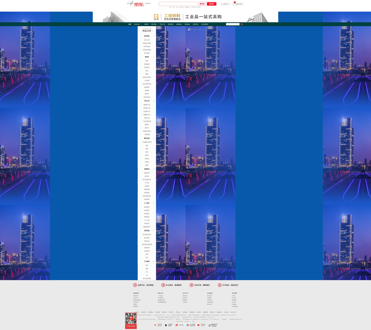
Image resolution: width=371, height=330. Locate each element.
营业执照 (224, 319)
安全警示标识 (147, 234)
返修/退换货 (210, 302)
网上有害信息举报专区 (191, 325)
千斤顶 (147, 183)
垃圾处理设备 (147, 50)
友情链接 (185, 312)
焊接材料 (147, 189)
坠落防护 (147, 213)
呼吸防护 (147, 217)
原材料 (146, 24)
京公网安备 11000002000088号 (143, 315)
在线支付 (185, 298)
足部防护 (147, 210)
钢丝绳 (147, 186)
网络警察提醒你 (169, 325)
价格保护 (209, 298)
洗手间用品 (146, 46)
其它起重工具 (147, 179)
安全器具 (147, 238)
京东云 (193, 321)
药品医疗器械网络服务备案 (179, 315)
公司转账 (185, 302)
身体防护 (147, 207)
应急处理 (147, 251)
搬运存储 (147, 138)
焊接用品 (170, 24)
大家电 (135, 304)
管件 (147, 265)
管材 (147, 268)
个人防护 (147, 203)
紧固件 (147, 124)
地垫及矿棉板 (147, 43)
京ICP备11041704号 (159, 315)
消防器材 (147, 247)
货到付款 (185, 295)
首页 (129, 24)
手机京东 (178, 312)
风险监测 (205, 312)
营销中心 (171, 312)
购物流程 (135, 295)
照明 (147, 70)
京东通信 (234, 304)
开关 (147, 257)
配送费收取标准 (162, 302)
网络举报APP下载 (202, 325)
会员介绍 (135, 298)
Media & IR (233, 312)
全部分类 (137, 24)
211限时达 (160, 298)
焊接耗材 (147, 199)
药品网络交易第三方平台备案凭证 (210, 315)
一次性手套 (193, 7)
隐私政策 (219, 312)
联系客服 (135, 306)
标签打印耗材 (147, 77)
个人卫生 (147, 220)
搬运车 (199, 7)
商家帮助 (164, 312)
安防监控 (147, 241)
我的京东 (225, 4)
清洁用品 (181, 7)
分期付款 (185, 300)
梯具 (147, 152)
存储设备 (187, 24)
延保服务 (234, 300)
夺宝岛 (233, 295)
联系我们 (143, 312)
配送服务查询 (161, 300)
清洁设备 (147, 53)
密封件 (147, 128)
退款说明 (209, 300)
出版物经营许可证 (186, 317)
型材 (147, 61)
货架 (147, 145)
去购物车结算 (238, 4)
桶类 (147, 165)
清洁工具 (147, 40)
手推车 (147, 155)
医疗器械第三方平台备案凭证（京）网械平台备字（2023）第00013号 (201, 319)
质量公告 (212, 312)
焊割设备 (147, 192)
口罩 (170, 7)
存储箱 (147, 162)
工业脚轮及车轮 (147, 142)
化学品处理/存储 (147, 244)
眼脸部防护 (146, 227)
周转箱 (147, 158)
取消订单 (209, 304)
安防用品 (195, 24)
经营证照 (178, 319)
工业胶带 (147, 80)
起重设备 (179, 24)
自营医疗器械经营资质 (193, 315)
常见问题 (135, 302)
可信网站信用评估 (158, 325)
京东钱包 (186, 321)
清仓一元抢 (175, 7)
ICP (168, 315)
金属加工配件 (147, 131)
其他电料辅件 (147, 196)
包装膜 (147, 90)
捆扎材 (147, 94)
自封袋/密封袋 (147, 84)
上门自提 (160, 295)
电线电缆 (187, 7)
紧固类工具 (146, 105)
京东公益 (226, 312)
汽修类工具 (146, 111)
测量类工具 (146, 114)
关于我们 (137, 312)
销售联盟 (191, 312)
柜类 (147, 149)
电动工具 (147, 118)
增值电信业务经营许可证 (235, 319)
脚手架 (147, 176)
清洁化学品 (146, 97)
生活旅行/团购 (137, 300)
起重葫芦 (147, 173)
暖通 (147, 74)
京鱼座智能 (235, 306)
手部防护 (147, 223)
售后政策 (209, 295)
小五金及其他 (147, 121)
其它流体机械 (147, 278)
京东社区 (198, 312)
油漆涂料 (147, 87)
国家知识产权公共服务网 (213, 325)
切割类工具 (146, 108)
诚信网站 (180, 325)
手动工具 (162, 24)
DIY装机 (234, 298)
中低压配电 (204, 24)
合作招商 (157, 312)
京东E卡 (234, 302)
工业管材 (147, 261)
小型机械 (147, 134)
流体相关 (147, 67)
